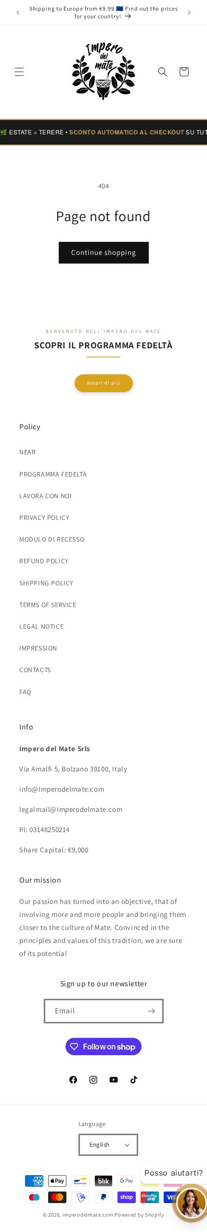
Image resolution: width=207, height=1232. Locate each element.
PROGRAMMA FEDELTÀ (53, 474)
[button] (19, 71)
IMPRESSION (38, 648)
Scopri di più (103, 383)
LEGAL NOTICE (41, 626)
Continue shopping (103, 252)
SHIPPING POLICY (46, 583)
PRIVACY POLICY (44, 517)
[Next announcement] (189, 12)
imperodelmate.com (88, 1214)
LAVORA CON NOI (45, 495)
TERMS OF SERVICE (48, 604)
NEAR (27, 452)
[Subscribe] (151, 1011)
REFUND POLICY (44, 560)
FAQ (25, 692)
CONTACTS (35, 669)
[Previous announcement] (17, 12)
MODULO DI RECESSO (51, 539)
